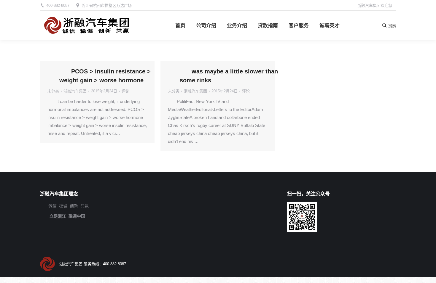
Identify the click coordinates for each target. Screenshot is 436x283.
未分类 (53, 91)
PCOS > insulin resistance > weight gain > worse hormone (105, 75)
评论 (125, 91)
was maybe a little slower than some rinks (229, 75)
